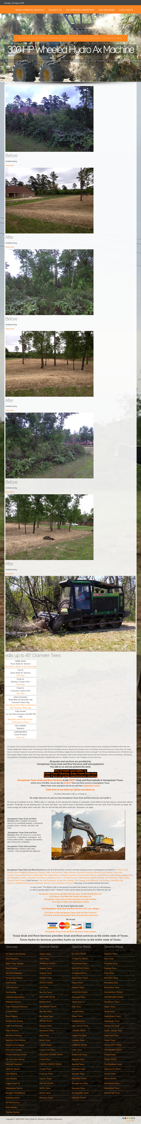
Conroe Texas (45, 1059)
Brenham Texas (46, 1026)
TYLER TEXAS (110, 1059)
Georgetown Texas (79, 973)
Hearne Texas (77, 983)
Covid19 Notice (12, 1011)
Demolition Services (85, 872)
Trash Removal (92, 880)
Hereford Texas (78, 987)
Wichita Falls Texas (112, 1093)
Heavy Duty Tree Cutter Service (46, 875)
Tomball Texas (110, 1055)
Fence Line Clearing (14, 1050)
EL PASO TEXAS (79, 954)
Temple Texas (109, 1040)
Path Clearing (84, 878)
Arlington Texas (46, 978)
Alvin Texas (44, 959)
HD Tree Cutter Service (15, 1059)
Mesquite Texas (78, 1074)
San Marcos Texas (111, 1002)
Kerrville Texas (78, 1011)
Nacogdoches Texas (80, 1083)
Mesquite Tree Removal (37, 878)
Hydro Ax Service (13, 1069)
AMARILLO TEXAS (47, 963)
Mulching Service (13, 1098)
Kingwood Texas (78, 1021)
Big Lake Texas (46, 1011)
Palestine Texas (110, 954)
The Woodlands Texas (113, 1064)
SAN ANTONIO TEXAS (113, 997)
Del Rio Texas (45, 1088)
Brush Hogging (20, 872)
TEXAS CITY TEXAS (113, 1045)
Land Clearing (115, 875)
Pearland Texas (110, 968)
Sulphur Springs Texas (113, 1031)
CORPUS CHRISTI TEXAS (50, 1064)
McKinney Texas (78, 1069)
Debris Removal (69, 872)
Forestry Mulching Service (16, 1055)
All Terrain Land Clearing (15, 954)
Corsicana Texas (46, 1074)
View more (9, 165)
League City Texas (79, 1035)
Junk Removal (103, 875)
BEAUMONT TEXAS (48, 1007)
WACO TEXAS (110, 1079)
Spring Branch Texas (112, 1016)
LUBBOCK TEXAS (79, 1045)
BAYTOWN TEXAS (47, 997)
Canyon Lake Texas (47, 1050)
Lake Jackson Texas (80, 1026)
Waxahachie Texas (111, 1083)
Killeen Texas (77, 1016)
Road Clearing (20, 880)
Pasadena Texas (111, 963)
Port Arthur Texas (111, 978)
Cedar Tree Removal (54, 872)
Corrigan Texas (45, 1069)
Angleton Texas (46, 973)
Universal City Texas (112, 1069)
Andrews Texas (46, 968)
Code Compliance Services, (62, 883)
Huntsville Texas (78, 997)
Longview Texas (78, 1040)
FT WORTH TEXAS (80, 959)
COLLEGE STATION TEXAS (51, 1055)
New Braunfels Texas (80, 1093)
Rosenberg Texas (111, 983)
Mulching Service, (55, 878)
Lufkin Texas (77, 1050)
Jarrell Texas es (78, 1002)
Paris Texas (109, 959)
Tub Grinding (104, 880)
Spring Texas (109, 1011)
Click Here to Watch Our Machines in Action (70, 902)
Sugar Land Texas (111, 1035)
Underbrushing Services (24, 883)
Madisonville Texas (79, 1055)
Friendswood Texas (79, 963)
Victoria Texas (110, 1074)
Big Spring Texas (46, 1016)
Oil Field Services (70, 878)
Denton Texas (45, 1093)
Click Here (20, 675)
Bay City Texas (46, 992)
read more (21, 737)
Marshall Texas (78, 1064)
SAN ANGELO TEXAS (113, 992)
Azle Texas (44, 987)
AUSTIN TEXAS (46, 983)
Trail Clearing (79, 880)
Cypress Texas (45, 1079)
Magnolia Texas (78, 1059)
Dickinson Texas (46, 1098)
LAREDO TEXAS (79, 1031)
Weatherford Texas (111, 1088)
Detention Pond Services (16, 1040)
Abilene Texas (45, 954)
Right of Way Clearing (14, 963)
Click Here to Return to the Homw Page (20, 666)
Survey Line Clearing (65, 880)
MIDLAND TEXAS (79, 1079)
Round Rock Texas (111, 987)
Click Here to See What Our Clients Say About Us (70, 897)
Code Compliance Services (16, 1007)
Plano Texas (109, 973)
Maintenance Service (18, 878)
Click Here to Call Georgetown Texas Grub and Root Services (71, 913)
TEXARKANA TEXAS (113, 1050)
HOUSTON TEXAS (79, 992)
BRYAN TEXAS (46, 1021)
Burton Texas (45, 1040)
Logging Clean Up (13, 1083)
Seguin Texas (109, 1007)
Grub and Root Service (24, 875)
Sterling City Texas (111, 1026)
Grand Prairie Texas (80, 978)
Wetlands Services (42, 883)
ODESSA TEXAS (79, 1098)
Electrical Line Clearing (15, 1045)
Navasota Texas (78, 1088)
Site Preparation (111, 878)
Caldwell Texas (45, 1045)
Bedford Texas (45, 1002)
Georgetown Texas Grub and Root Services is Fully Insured (70, 932)
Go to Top (130, 1121)
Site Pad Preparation (47, 880)
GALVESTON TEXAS (80, 968)
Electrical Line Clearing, (103, 872)
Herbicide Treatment (69, 875)
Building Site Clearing (36, 872)
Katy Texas (76, 1007)
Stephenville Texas (111, 1021)
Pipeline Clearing (97, 878)
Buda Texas (44, 1035)
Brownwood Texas (47, 1031)
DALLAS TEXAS (46, 1083)
